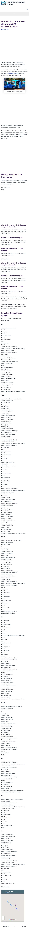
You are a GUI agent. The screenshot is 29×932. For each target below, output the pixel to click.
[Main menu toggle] (14, 13)
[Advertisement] (14, 46)
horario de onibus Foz (13, 73)
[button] (27, 9)
